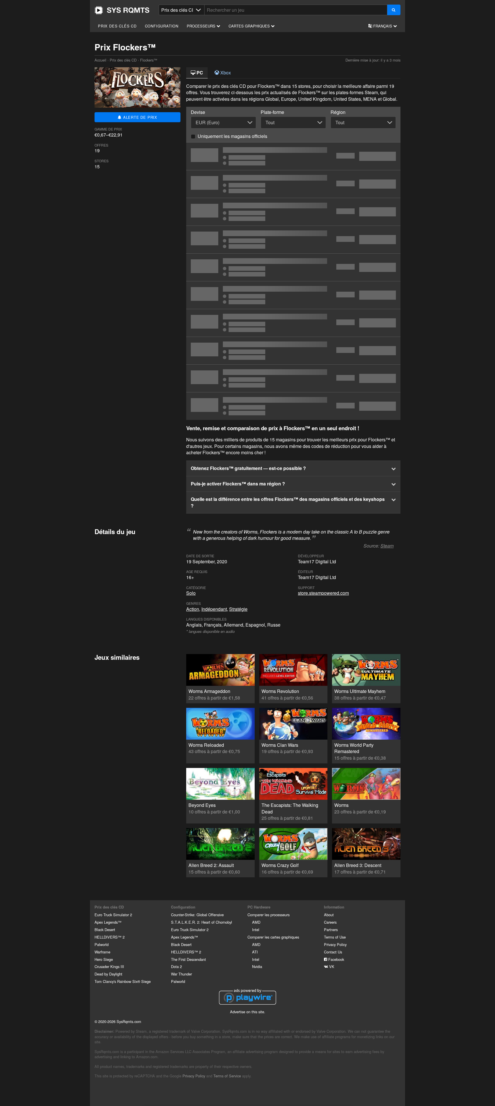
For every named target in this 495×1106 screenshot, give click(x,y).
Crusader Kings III (109, 966)
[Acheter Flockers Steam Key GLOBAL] (293, 184)
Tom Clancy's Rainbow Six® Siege (123, 981)
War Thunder (181, 974)
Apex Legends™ (108, 922)
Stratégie (238, 609)
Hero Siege (104, 959)
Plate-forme (272, 112)
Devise (198, 112)
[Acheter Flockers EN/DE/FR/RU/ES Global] (293, 156)
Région (338, 112)
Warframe (102, 952)
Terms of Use (335, 937)
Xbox (225, 72)
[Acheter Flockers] (293, 295)
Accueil (122, 10)
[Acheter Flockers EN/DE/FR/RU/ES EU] (293, 267)
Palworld (102, 944)
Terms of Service (227, 1076)
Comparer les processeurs (268, 914)
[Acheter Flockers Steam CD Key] (293, 239)
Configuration (161, 26)
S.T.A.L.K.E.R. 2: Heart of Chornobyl (201, 922)
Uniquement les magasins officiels (232, 136)
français (382, 26)
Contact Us (333, 952)
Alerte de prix (139, 117)
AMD (256, 922)
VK (331, 966)
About (329, 914)
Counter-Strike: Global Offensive (197, 914)
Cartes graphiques (250, 26)
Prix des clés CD (117, 26)
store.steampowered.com (323, 593)
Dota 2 (176, 966)
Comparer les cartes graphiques (273, 937)
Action (192, 609)
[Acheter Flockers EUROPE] (293, 323)
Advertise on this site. (247, 1011)
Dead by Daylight (108, 974)
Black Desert (105, 929)
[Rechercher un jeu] (393, 10)
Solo (191, 593)
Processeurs (202, 26)
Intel (255, 929)
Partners (331, 929)
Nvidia (257, 966)
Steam (387, 545)
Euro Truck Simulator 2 (113, 914)
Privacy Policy (335, 944)
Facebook (335, 959)
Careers (330, 922)
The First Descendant (188, 959)
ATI (255, 952)
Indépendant (214, 609)
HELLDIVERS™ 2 (110, 937)
